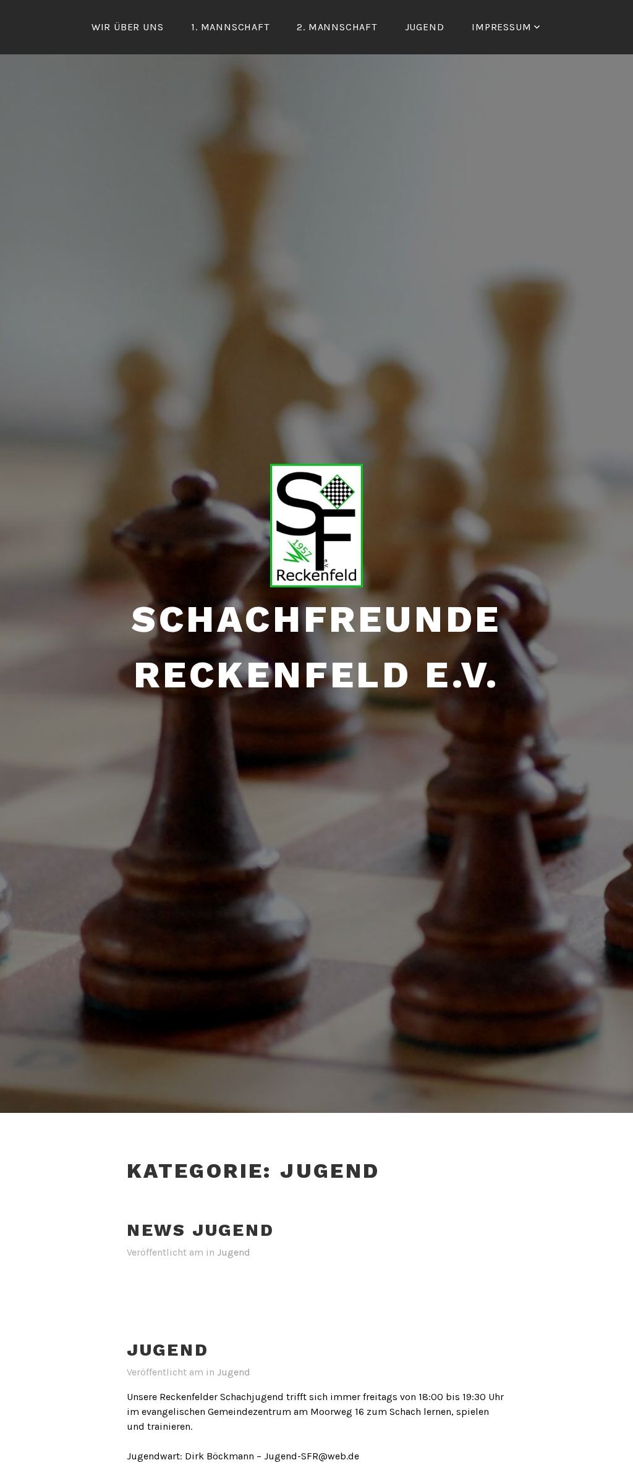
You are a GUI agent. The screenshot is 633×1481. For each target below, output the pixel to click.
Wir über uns (127, 27)
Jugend (424, 27)
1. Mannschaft (230, 27)
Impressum (501, 27)
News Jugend (200, 1230)
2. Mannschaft (336, 27)
